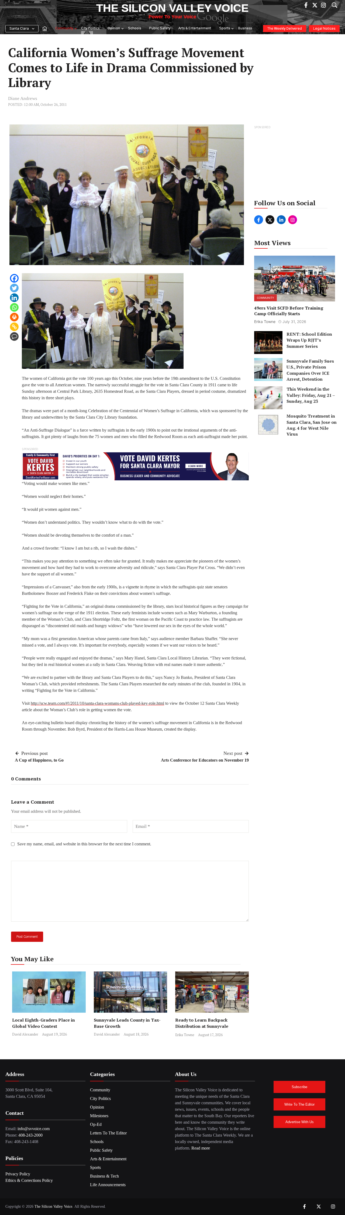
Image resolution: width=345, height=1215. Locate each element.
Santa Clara (19, 28)
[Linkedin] (14, 297)
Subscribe (299, 1087)
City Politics (90, 28)
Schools (134, 28)
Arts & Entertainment (194, 28)
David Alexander (25, 1034)
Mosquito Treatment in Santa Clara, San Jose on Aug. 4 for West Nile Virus (312, 425)
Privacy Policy (17, 1174)
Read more (200, 1148)
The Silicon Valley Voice (172, 8)
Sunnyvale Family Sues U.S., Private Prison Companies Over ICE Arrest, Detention (310, 370)
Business (245, 28)
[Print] (14, 317)
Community (64, 28)
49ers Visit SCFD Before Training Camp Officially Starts (288, 311)
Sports (224, 28)
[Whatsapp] (14, 307)
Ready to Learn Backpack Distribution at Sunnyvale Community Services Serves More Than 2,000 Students (210, 1029)
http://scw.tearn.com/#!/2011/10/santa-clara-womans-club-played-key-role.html (97, 703)
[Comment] (14, 336)
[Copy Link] (14, 326)
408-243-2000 (30, 1135)
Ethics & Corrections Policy (29, 1180)
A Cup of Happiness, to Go (39, 760)
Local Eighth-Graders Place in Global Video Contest (43, 1023)
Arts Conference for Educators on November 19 (205, 760)
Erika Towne (184, 1034)
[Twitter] (14, 288)
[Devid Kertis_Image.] (135, 465)
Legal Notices (324, 28)
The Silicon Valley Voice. (53, 1206)
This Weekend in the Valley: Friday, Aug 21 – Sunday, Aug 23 (311, 395)
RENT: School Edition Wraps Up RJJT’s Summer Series (309, 340)
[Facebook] (14, 278)
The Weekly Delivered (284, 28)
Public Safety (159, 28)
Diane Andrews (22, 98)
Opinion (114, 28)
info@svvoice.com (34, 1128)
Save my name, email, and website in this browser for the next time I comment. (84, 844)
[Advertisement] (295, 164)
